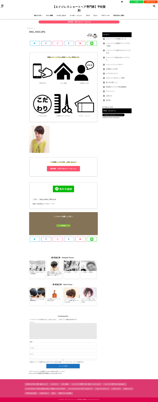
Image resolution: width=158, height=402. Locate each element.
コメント (32, 322)
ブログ (88, 15)
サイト (31, 354)
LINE (136, 2)
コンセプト (54, 384)
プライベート (110, 91)
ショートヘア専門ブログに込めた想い (115, 384)
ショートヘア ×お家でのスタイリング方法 (118, 52)
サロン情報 (49, 15)
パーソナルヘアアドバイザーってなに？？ (80, 388)
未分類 (108, 100)
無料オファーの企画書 (65, 393)
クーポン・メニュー (76, 15)
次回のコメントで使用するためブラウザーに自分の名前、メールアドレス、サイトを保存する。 (57, 362)
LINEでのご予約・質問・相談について (36, 384)
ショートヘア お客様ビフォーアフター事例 (118, 45)
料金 (53, 393)
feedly (64, 225)
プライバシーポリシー (102, 388)
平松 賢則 (89, 35)
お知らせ (109, 96)
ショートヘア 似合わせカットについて (118, 59)
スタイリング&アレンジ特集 (115, 78)
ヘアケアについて (112, 73)
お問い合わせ (150, 2)
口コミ (96, 15)
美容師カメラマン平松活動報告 (116, 87)
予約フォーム (127, 388)
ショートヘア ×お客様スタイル (116, 39)
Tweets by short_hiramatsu (111, 117)
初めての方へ (38, 15)
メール (32, 348)
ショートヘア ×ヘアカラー (114, 64)
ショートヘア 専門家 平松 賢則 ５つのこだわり (86, 384)
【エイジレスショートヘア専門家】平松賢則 (79, 8)
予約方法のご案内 (118, 15)
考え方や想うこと (112, 82)
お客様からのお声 (112, 69)
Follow (63, 221)
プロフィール (105, 15)
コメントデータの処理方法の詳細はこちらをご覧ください (45, 373)
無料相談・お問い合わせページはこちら (79, 22)
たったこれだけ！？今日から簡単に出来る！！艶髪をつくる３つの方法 (45, 388)
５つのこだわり (61, 15)
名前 (31, 341)
